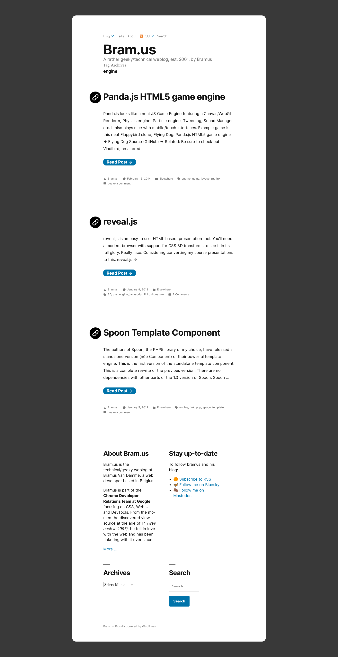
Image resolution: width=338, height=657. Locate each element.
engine (186, 178)
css (115, 294)
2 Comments (181, 294)
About (132, 36)
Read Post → (119, 161)
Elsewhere (166, 178)
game (195, 178)
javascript (207, 178)
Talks (121, 36)
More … (110, 549)
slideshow (157, 294)
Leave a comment (119, 183)
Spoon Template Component (161, 332)
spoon (207, 407)
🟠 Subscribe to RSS (192, 479)
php (198, 407)
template (218, 407)
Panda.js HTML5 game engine (164, 96)
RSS (147, 36)
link (218, 178)
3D (109, 294)
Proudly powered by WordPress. (135, 626)
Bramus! (113, 178)
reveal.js (120, 221)
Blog (106, 36)
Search (162, 36)
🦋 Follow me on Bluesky (196, 484)
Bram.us (129, 49)
